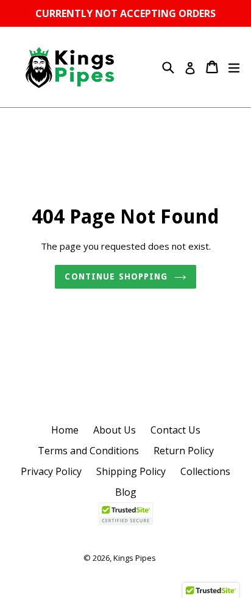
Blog (125, 492)
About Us (114, 430)
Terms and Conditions (88, 450)
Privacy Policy (51, 471)
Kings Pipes (134, 557)
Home (65, 430)
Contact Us (175, 430)
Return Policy (184, 450)
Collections (205, 471)
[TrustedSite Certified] (125, 513)
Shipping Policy (131, 471)
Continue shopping (116, 276)
